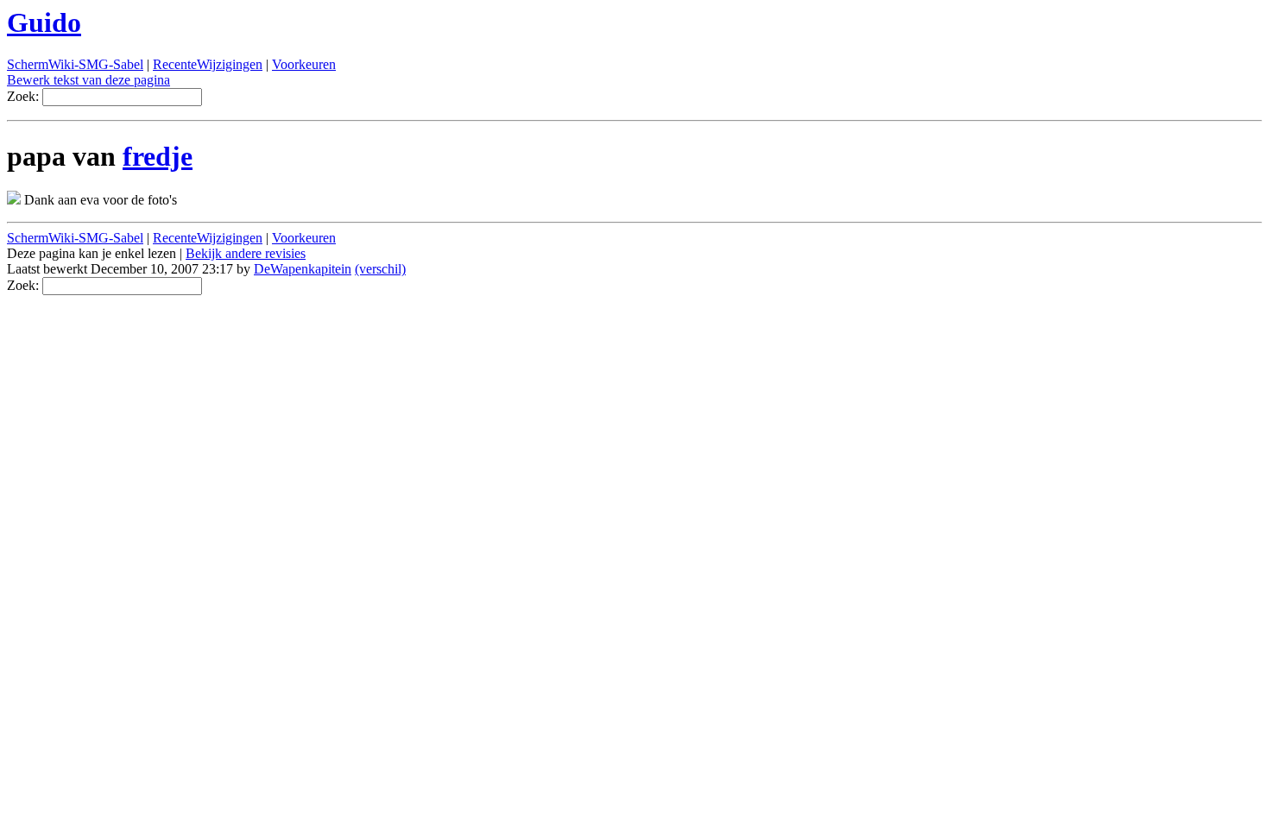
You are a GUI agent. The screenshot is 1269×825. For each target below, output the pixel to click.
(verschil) (380, 268)
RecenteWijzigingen (207, 64)
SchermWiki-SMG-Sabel (75, 64)
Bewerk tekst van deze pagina (88, 79)
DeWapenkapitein (302, 268)
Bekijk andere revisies (246, 253)
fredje (158, 156)
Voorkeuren (304, 64)
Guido (44, 22)
